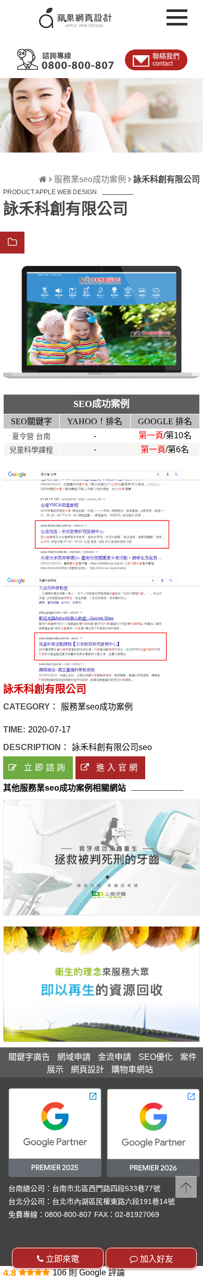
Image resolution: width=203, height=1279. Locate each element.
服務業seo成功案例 (90, 179)
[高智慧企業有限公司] (101, 984)
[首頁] (43, 179)
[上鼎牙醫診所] (101, 857)
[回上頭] (186, 1187)
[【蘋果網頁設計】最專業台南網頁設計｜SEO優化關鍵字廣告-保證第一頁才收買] (57, 13)
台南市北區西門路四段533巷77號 (106, 1188)
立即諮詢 (43, 767)
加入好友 (155, 1259)
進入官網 (116, 767)
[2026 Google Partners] (153, 1133)
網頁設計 (87, 1069)
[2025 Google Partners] (55, 1132)
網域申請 (74, 1057)
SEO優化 (155, 1057)
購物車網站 (132, 1069)
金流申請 (114, 1057)
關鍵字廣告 (29, 1057)
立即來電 (61, 1259)
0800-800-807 (68, 1214)
